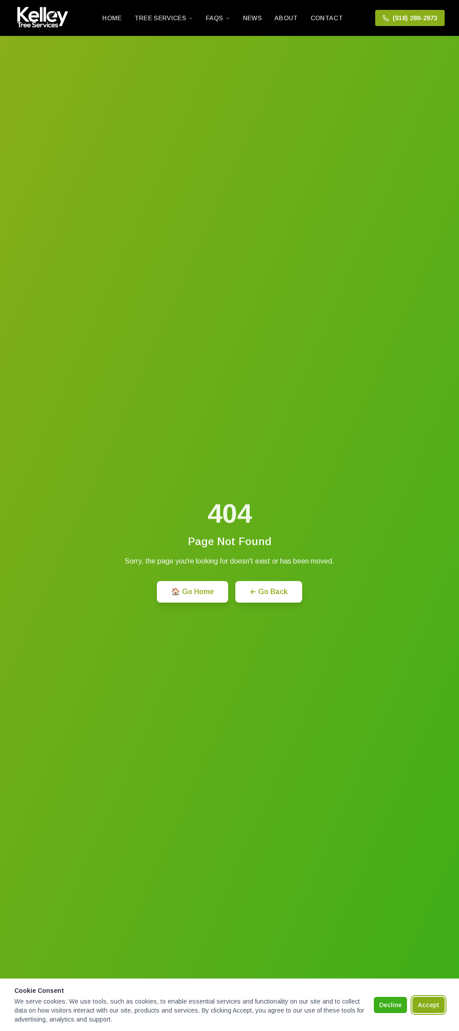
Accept (428, 1005)
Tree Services (160, 18)
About (286, 18)
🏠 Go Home (192, 591)
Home (111, 18)
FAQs (214, 18)
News (252, 18)
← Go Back (269, 591)
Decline (390, 1005)
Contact (327, 18)
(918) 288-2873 (415, 18)
